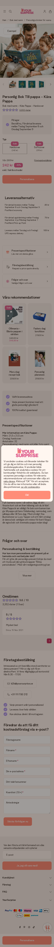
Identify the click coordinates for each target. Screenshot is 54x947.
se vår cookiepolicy (30, 487)
